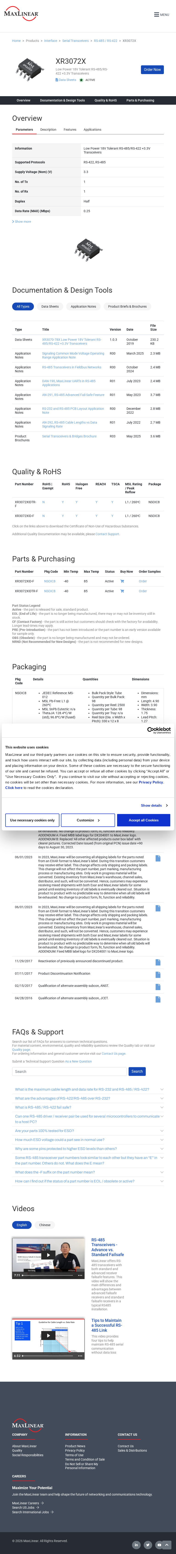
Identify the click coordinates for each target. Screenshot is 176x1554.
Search (137, 1071)
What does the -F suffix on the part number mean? (55, 1172)
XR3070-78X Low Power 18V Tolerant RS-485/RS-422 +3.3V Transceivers (71, 342)
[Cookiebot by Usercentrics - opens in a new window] (151, 730)
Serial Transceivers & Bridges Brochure (69, 436)
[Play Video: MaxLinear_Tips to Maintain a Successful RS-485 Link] (48, 1335)
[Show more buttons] (80, 1275)
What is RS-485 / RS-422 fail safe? (43, 1107)
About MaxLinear (24, 1446)
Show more (22, 221)
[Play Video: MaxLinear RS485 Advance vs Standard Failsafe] (48, 1255)
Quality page (21, 1049)
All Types (23, 306)
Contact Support (107, 534)
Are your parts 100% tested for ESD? (44, 1131)
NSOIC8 (49, 581)
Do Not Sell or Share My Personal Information (81, 1466)
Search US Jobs (23, 1507)
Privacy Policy (151, 782)
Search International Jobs (31, 1512)
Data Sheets (67, 80)
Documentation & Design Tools (62, 100)
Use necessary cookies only (32, 820)
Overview (23, 100)
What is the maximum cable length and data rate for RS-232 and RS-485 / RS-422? (82, 1089)
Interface (50, 41)
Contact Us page (113, 1053)
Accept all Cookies (144, 820)
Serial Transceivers (75, 41)
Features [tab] (70, 129)
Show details (151, 805)
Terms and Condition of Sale (85, 1459)
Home (16, 41)
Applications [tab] (92, 129)
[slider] (48, 1275)
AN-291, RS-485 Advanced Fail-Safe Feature (73, 395)
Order (143, 581)
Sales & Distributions (132, 1450)
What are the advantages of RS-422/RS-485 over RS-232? (62, 1098)
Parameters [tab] (24, 129)
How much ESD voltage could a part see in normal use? (59, 1140)
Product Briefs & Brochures (127, 306)
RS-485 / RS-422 (105, 41)
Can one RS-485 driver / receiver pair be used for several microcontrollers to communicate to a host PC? (87, 1119)
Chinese (44, 1225)
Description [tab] (48, 129)
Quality (17, 1450)
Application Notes (83, 306)
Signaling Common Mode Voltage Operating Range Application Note (73, 355)
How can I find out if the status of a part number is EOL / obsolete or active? (75, 1181)
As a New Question (78, 1061)
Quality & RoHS (106, 100)
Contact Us (126, 1446)
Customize (85, 820)
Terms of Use (74, 1455)
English (22, 1225)
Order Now (152, 69)
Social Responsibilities (27, 1455)
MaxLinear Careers (26, 1503)
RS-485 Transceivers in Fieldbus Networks (71, 367)
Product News (75, 1446)
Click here (13, 787)
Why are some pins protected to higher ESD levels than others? (66, 1149)
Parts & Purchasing (140, 100)
